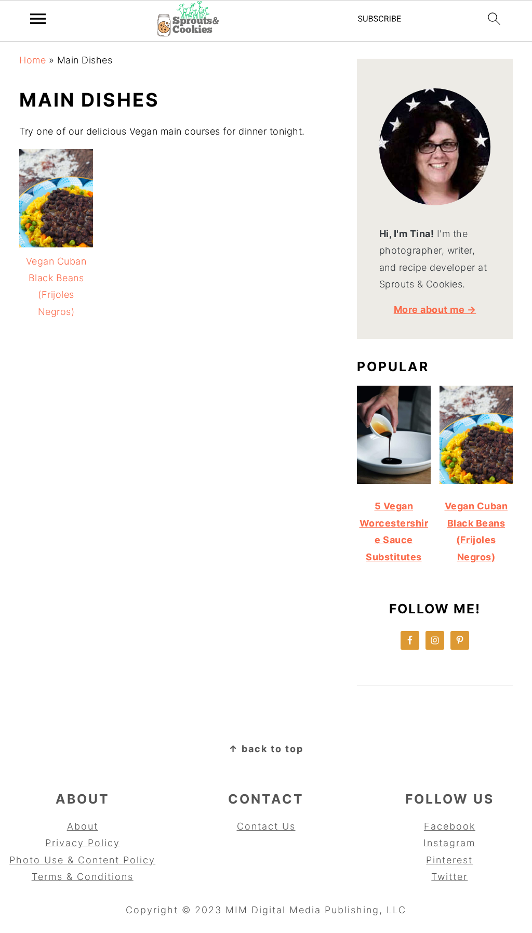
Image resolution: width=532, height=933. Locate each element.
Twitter (449, 876)
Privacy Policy (82, 842)
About (82, 826)
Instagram (449, 842)
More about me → (435, 309)
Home (32, 60)
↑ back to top (266, 748)
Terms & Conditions (83, 876)
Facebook (449, 826)
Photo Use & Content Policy (82, 860)
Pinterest (449, 860)
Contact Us (266, 826)
